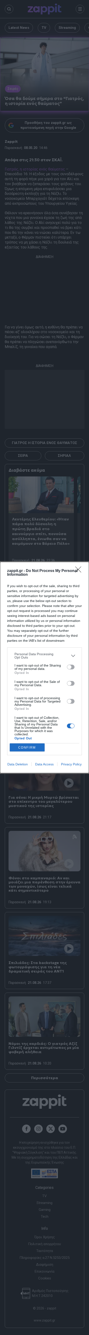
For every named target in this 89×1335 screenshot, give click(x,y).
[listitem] (44, 655)
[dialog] (44, 667)
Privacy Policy (71, 764)
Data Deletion (17, 764)
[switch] (71, 667)
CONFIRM (27, 747)
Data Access (44, 764)
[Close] (79, 571)
